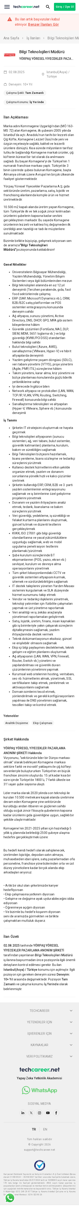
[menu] (7, 6)
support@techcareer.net (39, 1149)
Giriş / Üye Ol (65, 6)
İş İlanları (33, 38)
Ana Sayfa (11, 38)
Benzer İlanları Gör (43, 24)
